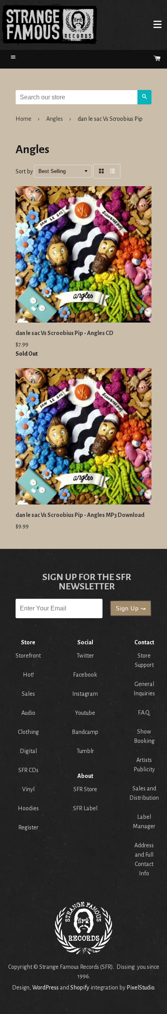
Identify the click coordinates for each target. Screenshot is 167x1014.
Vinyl (28, 789)
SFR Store (85, 789)
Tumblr (85, 751)
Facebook (85, 675)
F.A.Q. (144, 712)
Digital (28, 751)
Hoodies (28, 808)
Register (28, 827)
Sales (28, 694)
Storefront (28, 655)
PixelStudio (140, 987)
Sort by (24, 171)
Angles (54, 119)
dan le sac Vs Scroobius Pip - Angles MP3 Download (80, 515)
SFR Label (85, 808)
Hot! (28, 675)
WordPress (45, 987)
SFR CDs (28, 770)
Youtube (85, 713)
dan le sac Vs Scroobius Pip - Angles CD (64, 333)
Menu (157, 24)
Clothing (28, 732)
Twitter (85, 655)
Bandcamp (85, 732)
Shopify (79, 987)
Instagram (85, 694)
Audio (28, 713)
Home (49, 24)
